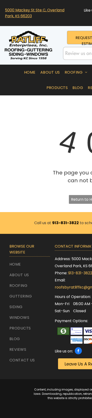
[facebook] (78, 351)
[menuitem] (30, 72)
